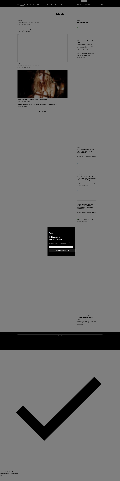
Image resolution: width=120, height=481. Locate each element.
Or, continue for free (61, 254)
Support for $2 (61, 247)
